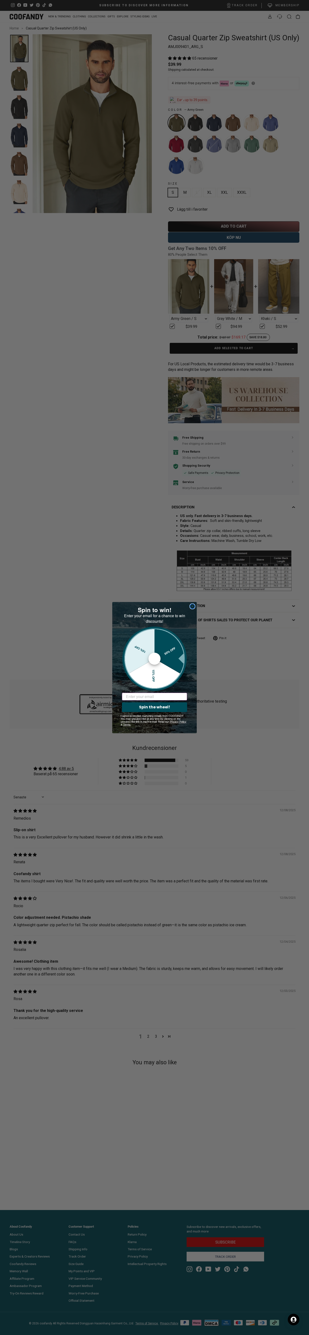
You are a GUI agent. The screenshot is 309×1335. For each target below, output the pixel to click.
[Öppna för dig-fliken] (293, 1319)
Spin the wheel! (154, 707)
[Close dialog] (192, 606)
